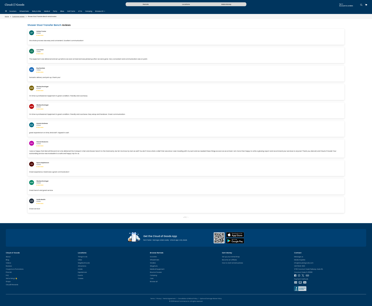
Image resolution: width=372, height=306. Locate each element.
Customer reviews (18, 16)
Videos (8, 263)
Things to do (82, 257)
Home (7, 16)
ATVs (80, 11)
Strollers (153, 263)
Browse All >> (100, 11)
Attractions (82, 266)
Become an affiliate (229, 260)
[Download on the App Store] (235, 234)
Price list (9, 272)
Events (80, 275)
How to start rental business (232, 263)
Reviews (9, 266)
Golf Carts (71, 11)
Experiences (82, 272)
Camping (88, 11)
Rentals (146, 4)
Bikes (62, 11)
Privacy (159, 299)
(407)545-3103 (299, 266)
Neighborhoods (84, 263)
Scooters (12, 11)
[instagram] (299, 275)
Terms (152, 299)
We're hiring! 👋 (11, 278)
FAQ (7, 275)
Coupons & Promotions (14, 269)
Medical (47, 11)
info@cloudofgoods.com (303, 263)
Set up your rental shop (231, 257)
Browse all (153, 281)
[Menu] (6, 11)
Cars (151, 278)
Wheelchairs (24, 11)
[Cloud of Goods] (14, 5)
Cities (80, 260)
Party (55, 11)
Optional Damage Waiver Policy (211, 299)
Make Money (226, 4)
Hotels (80, 269)
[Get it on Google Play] (235, 241)
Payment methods (301, 279)
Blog (7, 260)
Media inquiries (299, 260)
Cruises (80, 278)
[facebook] (295, 275)
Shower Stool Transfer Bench (44, 25)
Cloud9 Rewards (12, 285)
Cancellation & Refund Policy (188, 299)
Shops (8, 281)
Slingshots (154, 266)
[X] (303, 275)
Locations (186, 4)
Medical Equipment (157, 269)
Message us (298, 257)
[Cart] (366, 5)
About (8, 257)
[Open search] (361, 5)
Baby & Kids (36, 11)
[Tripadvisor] (307, 275)
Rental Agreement (170, 299)
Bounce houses (156, 272)
